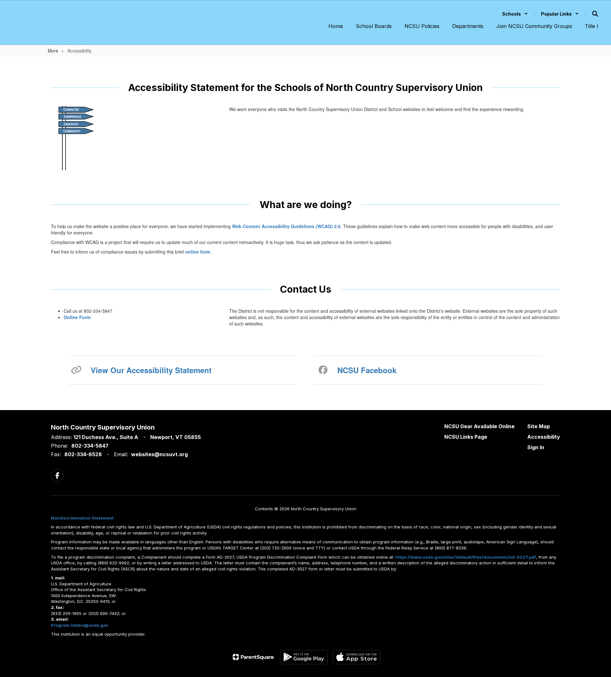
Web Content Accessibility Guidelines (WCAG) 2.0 (286, 226)
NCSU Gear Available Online (479, 426)
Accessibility (543, 437)
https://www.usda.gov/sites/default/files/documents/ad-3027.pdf (465, 557)
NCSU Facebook (367, 370)
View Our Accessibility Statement (151, 370)
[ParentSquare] (253, 657)
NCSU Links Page (465, 437)
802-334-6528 (83, 454)
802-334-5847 (90, 446)
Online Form (77, 317)
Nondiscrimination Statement (82, 517)
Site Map (538, 426)
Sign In (535, 447)
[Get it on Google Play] (304, 657)
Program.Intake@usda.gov (80, 625)
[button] (515, 14)
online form (197, 251)
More (53, 50)
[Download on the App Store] (356, 657)
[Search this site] (595, 13)
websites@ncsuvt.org (159, 454)
